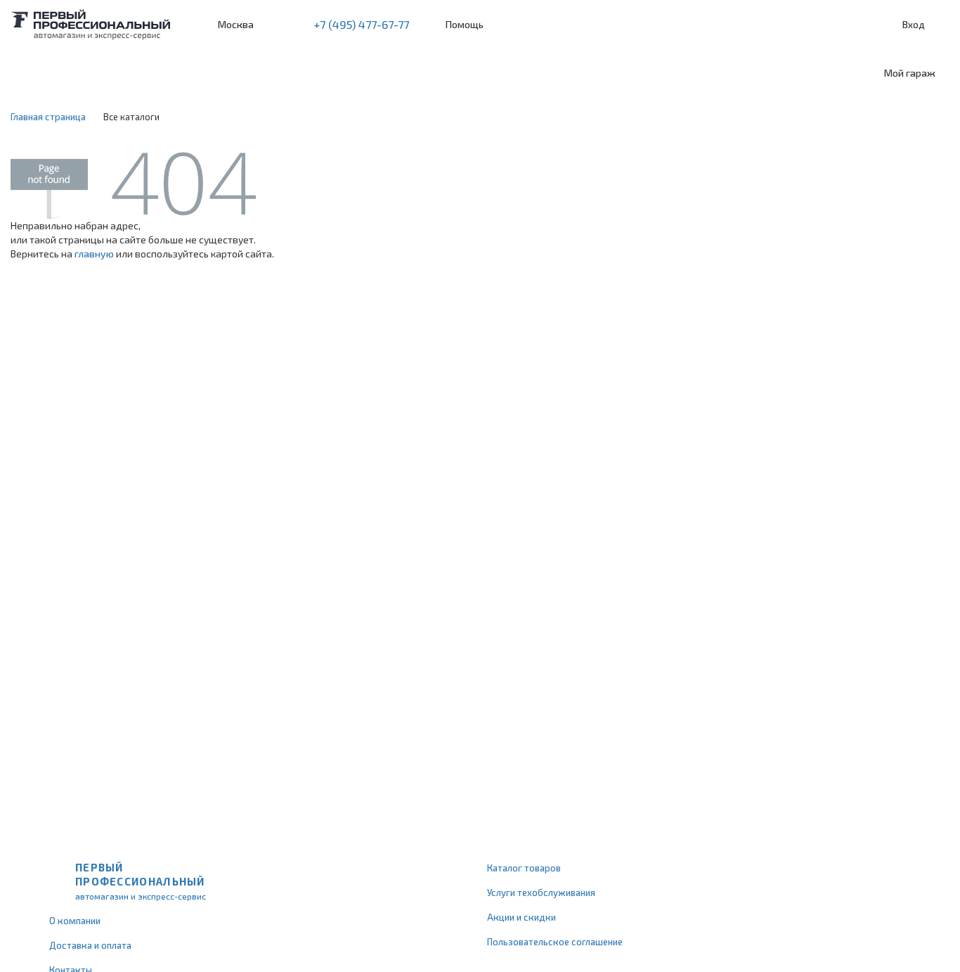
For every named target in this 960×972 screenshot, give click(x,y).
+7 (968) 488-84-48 (277, 24)
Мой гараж (909, 73)
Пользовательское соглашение (555, 941)
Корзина (942, 24)
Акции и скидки (521, 917)
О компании (74, 920)
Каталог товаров (524, 868)
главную (94, 254)
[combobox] (114, 73)
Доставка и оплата (90, 945)
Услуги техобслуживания (541, 892)
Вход (913, 24)
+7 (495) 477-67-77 (361, 24)
